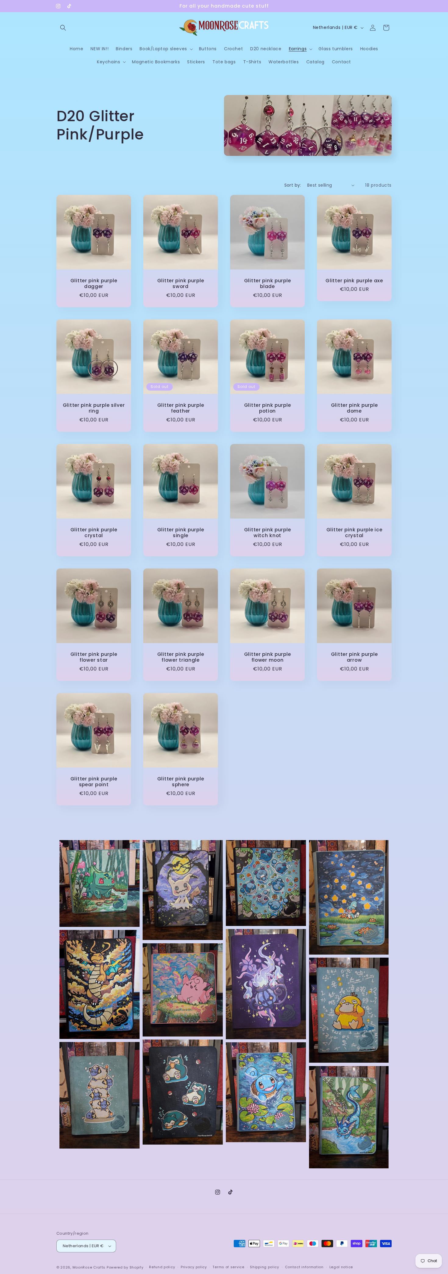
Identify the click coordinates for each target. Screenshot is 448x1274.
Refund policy (162, 1267)
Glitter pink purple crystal (93, 533)
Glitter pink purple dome (354, 408)
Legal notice (341, 1267)
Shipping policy (264, 1267)
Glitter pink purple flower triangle (180, 657)
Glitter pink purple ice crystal (354, 533)
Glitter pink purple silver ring (94, 408)
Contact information (304, 1267)
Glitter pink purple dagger (93, 284)
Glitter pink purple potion (267, 408)
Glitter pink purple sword (180, 284)
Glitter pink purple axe (354, 280)
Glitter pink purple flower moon (267, 657)
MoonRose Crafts (89, 1267)
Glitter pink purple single (180, 533)
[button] (63, 27)
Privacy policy (194, 1267)
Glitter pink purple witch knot (267, 533)
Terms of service (228, 1267)
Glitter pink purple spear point (93, 782)
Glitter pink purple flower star (93, 657)
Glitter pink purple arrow (354, 657)
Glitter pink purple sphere (180, 782)
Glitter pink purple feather (180, 408)
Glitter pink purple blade (267, 284)
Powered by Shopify (125, 1267)
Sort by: (292, 185)
